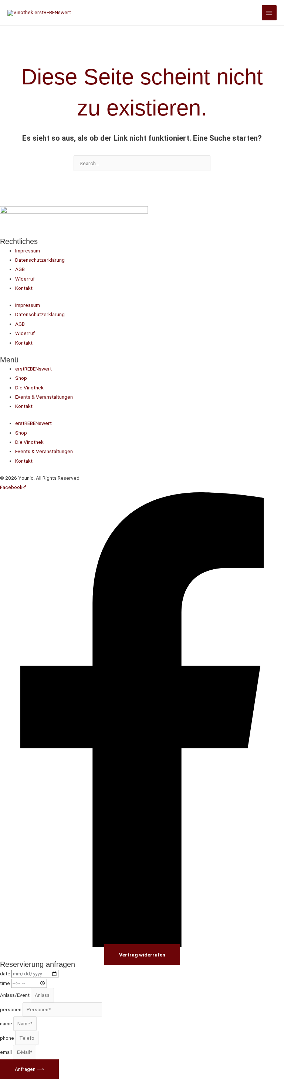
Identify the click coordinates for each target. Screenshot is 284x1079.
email (6, 1052)
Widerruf (25, 279)
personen (11, 1009)
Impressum (27, 251)
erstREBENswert (33, 369)
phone (7, 1038)
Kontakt (24, 288)
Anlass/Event (15, 995)
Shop (21, 378)
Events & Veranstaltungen (44, 397)
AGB (20, 269)
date (5, 973)
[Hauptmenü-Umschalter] (269, 12)
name (6, 1023)
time (5, 983)
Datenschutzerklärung (40, 260)
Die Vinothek (29, 388)
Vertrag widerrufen (142, 955)
